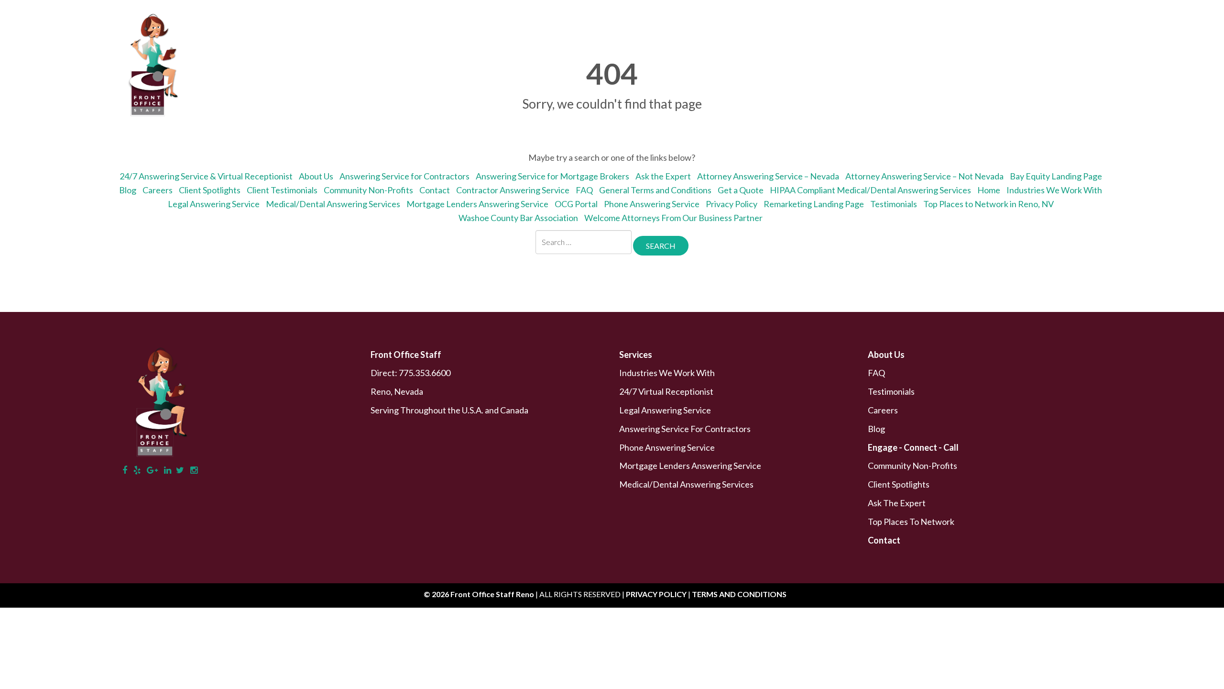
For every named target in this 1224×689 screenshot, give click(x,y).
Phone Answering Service (651, 204)
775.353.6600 (424, 372)
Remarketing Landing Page (814, 204)
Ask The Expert (897, 503)
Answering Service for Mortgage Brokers (552, 176)
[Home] (781, 41)
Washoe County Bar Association (518, 217)
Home (988, 190)
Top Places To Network (911, 521)
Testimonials (893, 204)
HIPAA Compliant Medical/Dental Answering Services (870, 190)
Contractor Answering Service (512, 190)
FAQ (584, 190)
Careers (157, 190)
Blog (127, 190)
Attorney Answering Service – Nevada (768, 176)
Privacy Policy (731, 204)
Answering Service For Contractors (685, 428)
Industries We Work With (1054, 190)
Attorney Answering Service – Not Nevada (924, 176)
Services (945, 40)
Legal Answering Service (214, 204)
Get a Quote (826, 40)
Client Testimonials (282, 190)
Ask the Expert (663, 176)
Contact (1123, 40)
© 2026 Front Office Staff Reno (479, 594)
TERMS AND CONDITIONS (739, 594)
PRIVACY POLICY (657, 594)
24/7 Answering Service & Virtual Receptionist (206, 176)
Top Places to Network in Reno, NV (988, 204)
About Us (887, 40)
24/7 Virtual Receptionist (666, 391)
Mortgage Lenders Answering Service (477, 204)
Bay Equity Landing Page (1056, 176)
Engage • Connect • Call (1035, 40)
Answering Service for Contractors (404, 176)
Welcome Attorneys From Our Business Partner (673, 217)
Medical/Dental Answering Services (333, 204)
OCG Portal (576, 204)
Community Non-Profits (368, 190)
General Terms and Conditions (655, 190)
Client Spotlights (209, 190)
